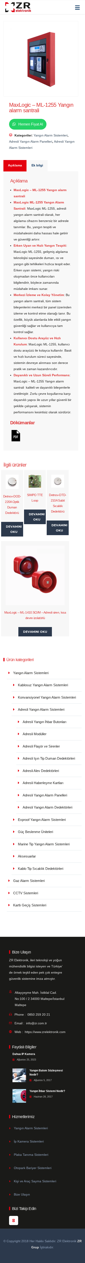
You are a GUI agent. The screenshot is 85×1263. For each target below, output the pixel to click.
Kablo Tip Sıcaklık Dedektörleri (40, 868)
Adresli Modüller (34, 734)
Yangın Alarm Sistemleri (51, 135)
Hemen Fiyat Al (30, 124)
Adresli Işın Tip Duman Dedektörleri (49, 758)
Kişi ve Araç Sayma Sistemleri (35, 1181)
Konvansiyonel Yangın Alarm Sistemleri (47, 697)
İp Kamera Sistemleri (29, 1141)
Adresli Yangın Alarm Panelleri (30, 141)
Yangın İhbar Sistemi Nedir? (47, 1091)
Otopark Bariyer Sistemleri (32, 1168)
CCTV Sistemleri (25, 893)
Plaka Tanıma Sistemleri (31, 1154)
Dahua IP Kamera (23, 1054)
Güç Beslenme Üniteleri (35, 832)
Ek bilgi (37, 165)
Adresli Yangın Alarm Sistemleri (41, 709)
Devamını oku (14, 529)
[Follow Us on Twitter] (13, 1220)
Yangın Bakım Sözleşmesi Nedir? (46, 1072)
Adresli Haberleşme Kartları (43, 783)
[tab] (15, 165)
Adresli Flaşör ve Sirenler (41, 746)
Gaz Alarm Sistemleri (29, 881)
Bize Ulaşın (22, 1194)
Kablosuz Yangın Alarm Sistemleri (43, 685)
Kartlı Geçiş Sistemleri (29, 905)
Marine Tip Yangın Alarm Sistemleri (44, 844)
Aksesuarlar (27, 856)
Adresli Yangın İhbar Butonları (44, 722)
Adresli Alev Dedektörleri (41, 771)
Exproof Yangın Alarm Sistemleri (42, 820)
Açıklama (15, 165)
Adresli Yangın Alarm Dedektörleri (47, 807)
